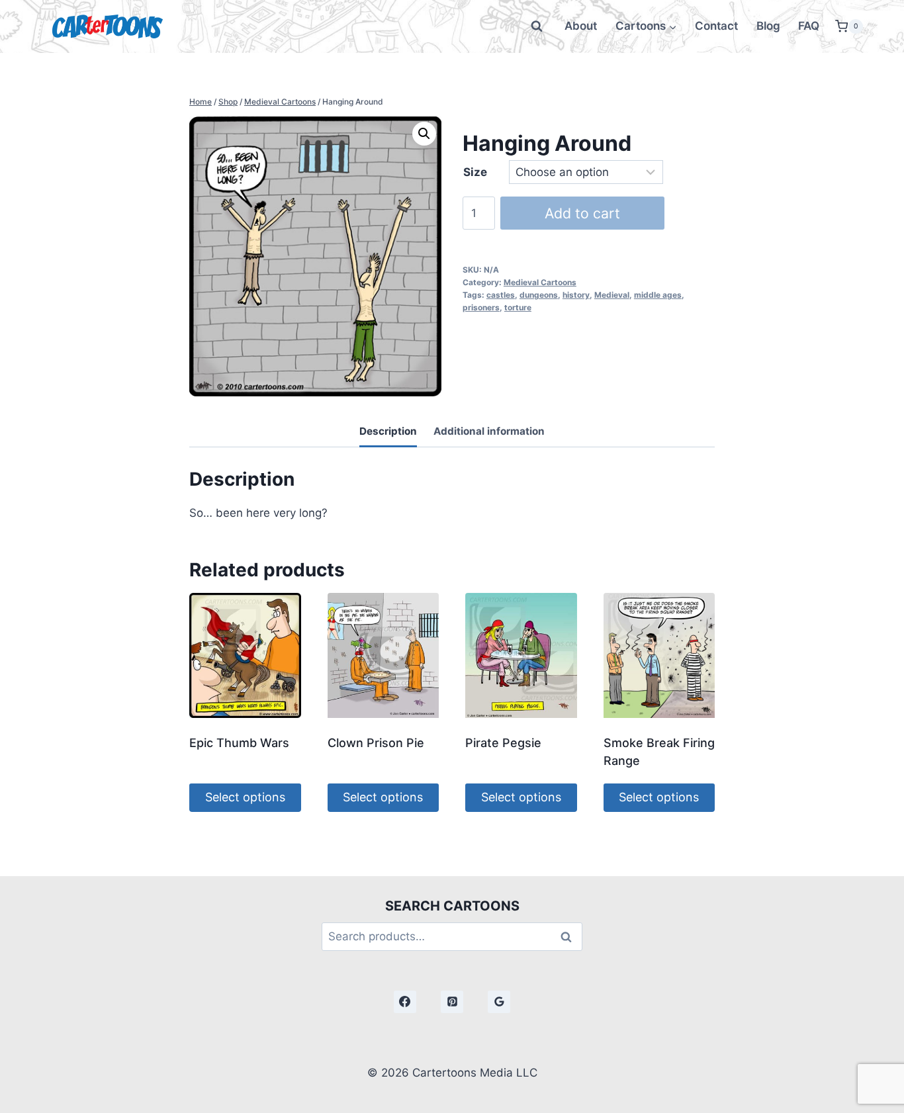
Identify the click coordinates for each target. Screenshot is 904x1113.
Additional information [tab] (489, 431)
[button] (424, 134)
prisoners (481, 307)
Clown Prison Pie (376, 743)
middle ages (658, 295)
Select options (245, 797)
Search (569, 937)
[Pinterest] (452, 1002)
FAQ (808, 25)
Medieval (611, 295)
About (581, 25)
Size (475, 172)
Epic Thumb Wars (239, 743)
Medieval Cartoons (540, 282)
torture (517, 307)
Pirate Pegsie (503, 743)
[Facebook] (405, 1002)
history (576, 295)
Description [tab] (388, 431)
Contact (716, 25)
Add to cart (582, 213)
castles (500, 295)
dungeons (539, 295)
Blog (768, 25)
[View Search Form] (537, 26)
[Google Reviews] (499, 1002)
